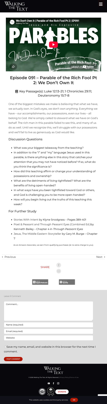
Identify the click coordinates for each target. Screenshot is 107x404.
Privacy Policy (64, 377)
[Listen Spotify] (67, 280)
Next (99, 256)
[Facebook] (59, 265)
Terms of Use (74, 377)
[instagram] (58, 383)
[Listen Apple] (40, 280)
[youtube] (49, 383)
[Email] (59, 271)
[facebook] (53, 383)
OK (74, 400)
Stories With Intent (26, 219)
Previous (10, 256)
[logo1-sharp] (53, 367)
